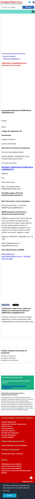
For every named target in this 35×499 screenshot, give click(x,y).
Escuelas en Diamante (8, 358)
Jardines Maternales (8, 422)
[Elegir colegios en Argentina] (12, 2)
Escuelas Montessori (8, 435)
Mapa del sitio (27, 481)
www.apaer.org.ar (8, 254)
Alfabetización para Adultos (11, 464)
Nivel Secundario (7, 428)
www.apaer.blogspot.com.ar (12, 256)
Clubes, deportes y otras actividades (14, 445)
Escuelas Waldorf (7, 437)
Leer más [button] (6, 490)
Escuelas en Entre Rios (8, 356)
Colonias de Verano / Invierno (12, 454)
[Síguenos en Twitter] (29, 2)
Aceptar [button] (9, 495)
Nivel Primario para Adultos (11, 466)
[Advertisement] (17, 34)
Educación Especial (8, 431)
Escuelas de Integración (10, 433)
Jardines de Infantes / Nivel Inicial (13, 424)
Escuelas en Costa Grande (9, 360)
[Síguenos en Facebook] (33, 2)
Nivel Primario (6, 426)
